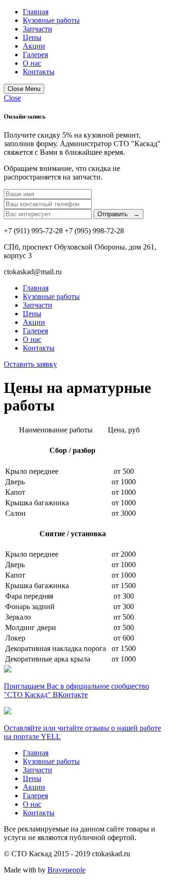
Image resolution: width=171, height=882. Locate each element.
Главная (35, 12)
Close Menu (24, 88)
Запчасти (37, 29)
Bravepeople (67, 870)
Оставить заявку (30, 364)
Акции (34, 46)
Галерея (35, 54)
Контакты (39, 72)
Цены (32, 37)
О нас (32, 63)
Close (12, 98)
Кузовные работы (51, 20)
